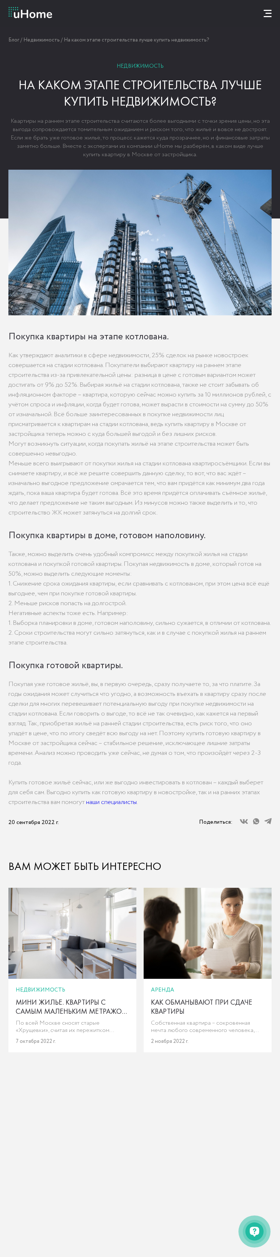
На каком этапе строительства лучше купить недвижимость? (136, 40)
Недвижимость (41, 40)
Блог (13, 40)
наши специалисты (111, 802)
